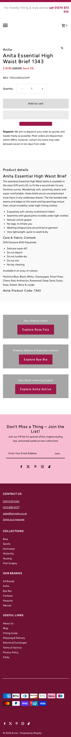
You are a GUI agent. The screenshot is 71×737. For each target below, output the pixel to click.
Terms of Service (12, 647)
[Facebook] (21, 467)
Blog (5, 628)
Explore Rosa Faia (35, 329)
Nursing (7, 558)
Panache (8, 600)
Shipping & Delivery (14, 637)
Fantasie (8, 595)
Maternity (8, 553)
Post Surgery (10, 563)
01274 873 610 (11, 501)
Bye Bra (7, 590)
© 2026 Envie (10, 733)
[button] (36, 115)
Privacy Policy (11, 652)
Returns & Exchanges (15, 642)
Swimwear (9, 548)
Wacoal (7, 605)
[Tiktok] (49, 467)
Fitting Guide (10, 633)
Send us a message (13, 519)
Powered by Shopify (30, 733)
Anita (6, 585)
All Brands (8, 581)
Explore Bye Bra (36, 359)
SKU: (5, 77)
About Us (8, 623)
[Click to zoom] (62, 48)
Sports (6, 543)
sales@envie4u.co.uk (15, 513)
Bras (5, 539)
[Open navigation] (9, 25)
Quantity (8, 88)
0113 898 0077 (11, 507)
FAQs (6, 657)
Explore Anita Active (35, 389)
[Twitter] (28, 467)
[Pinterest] (35, 467)
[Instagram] (42, 467)
